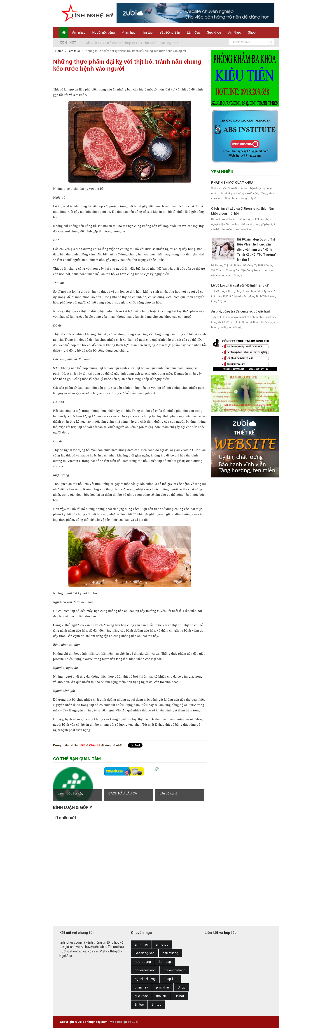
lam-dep (165, 961)
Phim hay (128, 32)
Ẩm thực (234, 32)
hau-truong (143, 961)
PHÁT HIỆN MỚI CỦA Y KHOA (232, 182)
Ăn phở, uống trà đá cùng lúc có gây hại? (241, 311)
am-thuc (162, 944)
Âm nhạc (78, 32)
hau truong (170, 953)
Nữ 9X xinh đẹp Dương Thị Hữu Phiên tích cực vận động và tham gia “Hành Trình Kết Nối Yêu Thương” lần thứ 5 (256, 250)
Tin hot (179, 996)
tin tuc (139, 1004)
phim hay (141, 987)
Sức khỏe (214, 32)
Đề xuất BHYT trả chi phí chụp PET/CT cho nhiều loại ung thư (132, 42)
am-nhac (141, 944)
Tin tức (147, 32)
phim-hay (163, 987)
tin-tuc (156, 1004)
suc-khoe (141, 996)
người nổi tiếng (145, 979)
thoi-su (161, 996)
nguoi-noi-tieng (174, 970)
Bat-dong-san (144, 953)
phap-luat (171, 979)
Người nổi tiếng (103, 32)
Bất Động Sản (170, 32)
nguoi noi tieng (145, 970)
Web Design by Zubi (124, 1021)
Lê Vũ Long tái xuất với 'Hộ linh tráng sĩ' (240, 285)
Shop (252, 32)
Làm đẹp (193, 32)
